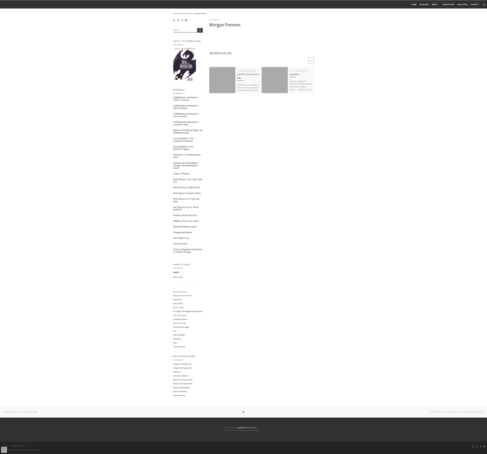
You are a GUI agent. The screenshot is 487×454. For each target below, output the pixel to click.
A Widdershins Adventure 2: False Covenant (186, 107)
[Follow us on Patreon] (186, 20)
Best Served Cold (179, 291)
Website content (231, 427)
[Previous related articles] (305, 60)
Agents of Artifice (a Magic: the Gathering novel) (188, 131)
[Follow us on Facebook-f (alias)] (182, 20)
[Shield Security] (4, 450)
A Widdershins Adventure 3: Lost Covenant (186, 115)
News (181, 13)
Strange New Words (182, 232)
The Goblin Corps (181, 237)
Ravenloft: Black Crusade (185, 226)
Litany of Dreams (181, 173)
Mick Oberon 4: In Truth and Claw (186, 200)
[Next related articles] (311, 60)
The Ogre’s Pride (179, 323)
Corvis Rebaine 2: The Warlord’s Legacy (183, 148)
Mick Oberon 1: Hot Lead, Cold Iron (187, 180)
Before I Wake (178, 307)
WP (11, 450)
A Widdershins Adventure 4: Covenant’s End (186, 123)
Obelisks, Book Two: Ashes (185, 220)
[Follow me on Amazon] (178, 20)
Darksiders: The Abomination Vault (187, 156)
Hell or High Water (180, 315)
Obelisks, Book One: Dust (185, 215)
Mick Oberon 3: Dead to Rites (187, 193)
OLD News (189, 13)
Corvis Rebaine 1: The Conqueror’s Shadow (183, 139)
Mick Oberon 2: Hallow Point (186, 187)
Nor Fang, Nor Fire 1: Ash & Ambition (185, 208)
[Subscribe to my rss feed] (174, 20)
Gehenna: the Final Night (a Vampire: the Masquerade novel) (186, 165)
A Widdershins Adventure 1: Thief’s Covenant (186, 98)
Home (175, 13)
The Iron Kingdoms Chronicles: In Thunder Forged (187, 250)
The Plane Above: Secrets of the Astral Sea (248, 74)
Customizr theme (33, 450)
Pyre (175, 331)
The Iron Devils (180, 243)
